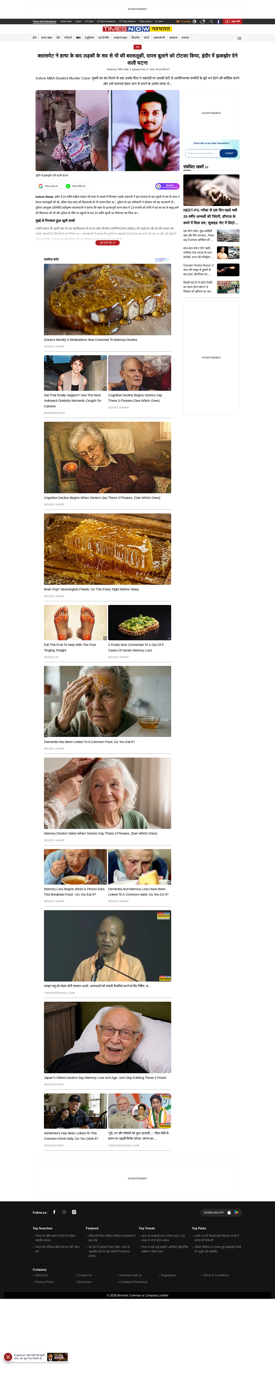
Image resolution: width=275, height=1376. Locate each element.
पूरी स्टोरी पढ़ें (105, 242)
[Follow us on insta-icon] (74, 1212)
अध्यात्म (173, 37)
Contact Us (84, 1275)
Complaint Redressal (133, 1282)
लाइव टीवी (235, 21)
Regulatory (168, 1275)
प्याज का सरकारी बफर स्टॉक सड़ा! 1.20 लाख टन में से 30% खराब (163, 1238)
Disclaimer (84, 1282)
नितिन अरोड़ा (123, 69)
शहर (78, 37)
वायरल (185, 37)
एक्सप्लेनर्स (159, 37)
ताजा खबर (46, 37)
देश (58, 37)
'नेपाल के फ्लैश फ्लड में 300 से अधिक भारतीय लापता (55, 1238)
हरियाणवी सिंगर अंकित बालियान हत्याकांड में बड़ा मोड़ (111, 1238)
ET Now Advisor (127, 21)
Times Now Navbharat (44, 21)
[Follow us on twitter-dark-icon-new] (64, 1212)
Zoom (78, 21)
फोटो (146, 37)
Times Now (66, 21)
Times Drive (145, 21)
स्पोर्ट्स (68, 37)
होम (34, 37)
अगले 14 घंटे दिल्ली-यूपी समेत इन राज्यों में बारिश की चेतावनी (217, 1238)
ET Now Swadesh (106, 21)
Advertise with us (130, 1275)
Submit (229, 153)
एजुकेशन (89, 37)
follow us (51, 186)
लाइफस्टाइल (120, 37)
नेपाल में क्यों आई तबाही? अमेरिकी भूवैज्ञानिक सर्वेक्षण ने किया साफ (164, 1249)
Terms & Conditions (216, 1275)
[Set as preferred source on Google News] (167, 186)
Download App (214, 1212)
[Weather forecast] (203, 21)
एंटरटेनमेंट (103, 37)
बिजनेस (136, 37)
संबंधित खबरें (193, 166)
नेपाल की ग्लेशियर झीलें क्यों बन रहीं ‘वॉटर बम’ (57, 1249)
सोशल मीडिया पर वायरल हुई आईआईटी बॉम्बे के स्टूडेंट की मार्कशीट (218, 1249)
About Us (41, 1275)
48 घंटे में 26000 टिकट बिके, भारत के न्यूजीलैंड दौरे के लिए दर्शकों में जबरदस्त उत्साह (109, 1251)
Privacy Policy (44, 1282)
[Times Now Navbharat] (137, 29)
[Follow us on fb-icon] (54, 1212)
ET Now (89, 21)
